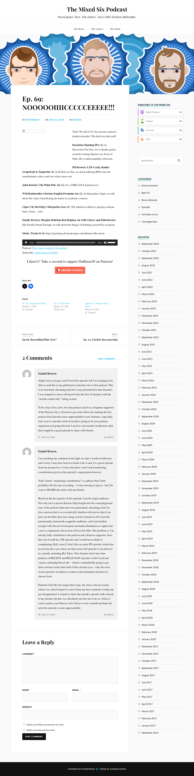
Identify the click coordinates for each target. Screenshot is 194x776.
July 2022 (147, 272)
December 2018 (150, 560)
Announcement (150, 185)
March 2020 (148, 459)
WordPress (88, 769)
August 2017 (148, 675)
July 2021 (147, 351)
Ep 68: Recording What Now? (39, 339)
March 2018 (148, 624)
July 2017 (147, 682)
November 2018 (150, 567)
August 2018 (148, 588)
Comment (28, 654)
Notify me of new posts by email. (41, 730)
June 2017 (147, 689)
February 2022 (149, 301)
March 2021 (148, 380)
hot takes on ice (150, 214)
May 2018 (147, 610)
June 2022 (147, 279)
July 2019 (147, 516)
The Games (97, 28)
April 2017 (147, 703)
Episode (77, 120)
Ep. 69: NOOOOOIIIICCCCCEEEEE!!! (68, 103)
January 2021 (149, 394)
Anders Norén (118, 769)
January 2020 (149, 473)
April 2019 (147, 538)
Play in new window (43, 248)
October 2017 (149, 660)
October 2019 (149, 495)
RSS (55, 252)
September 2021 (150, 337)
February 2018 (149, 632)
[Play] (26, 242)
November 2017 (150, 653)
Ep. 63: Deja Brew (62, 303)
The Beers (79, 28)
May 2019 (147, 531)
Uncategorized (149, 221)
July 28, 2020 (48, 437)
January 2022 (149, 308)
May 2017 (147, 696)
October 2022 (149, 251)
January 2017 (149, 725)
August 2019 (148, 509)
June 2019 (147, 524)
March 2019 (148, 545)
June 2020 (147, 437)
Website (27, 707)
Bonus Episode (149, 199)
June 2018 (147, 603)
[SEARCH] (178, 160)
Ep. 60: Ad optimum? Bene (34, 303)
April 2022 (147, 286)
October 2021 (149, 329)
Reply (111, 437)
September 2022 (150, 258)
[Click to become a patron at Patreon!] (70, 274)
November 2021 (150, 322)
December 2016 (150, 732)
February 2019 (149, 552)
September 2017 (150, 668)
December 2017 (150, 646)
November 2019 (150, 488)
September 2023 (150, 243)
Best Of (145, 192)
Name (26, 690)
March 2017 (148, 711)
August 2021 (148, 344)
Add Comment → (108, 359)
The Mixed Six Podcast (97, 9)
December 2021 (150, 315)
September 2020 (150, 416)
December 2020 (150, 401)
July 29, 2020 (48, 615)
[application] (70, 243)
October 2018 (149, 574)
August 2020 (148, 423)
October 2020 (149, 409)
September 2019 (150, 502)
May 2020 (147, 445)
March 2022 (148, 294)
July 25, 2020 (56, 120)
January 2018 (149, 639)
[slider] (112, 242)
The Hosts (115, 28)
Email (76, 690)
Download (61, 248)
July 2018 (147, 596)
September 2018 (150, 581)
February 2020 (149, 466)
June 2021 (147, 358)
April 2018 (147, 617)
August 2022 (148, 265)
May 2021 (147, 365)
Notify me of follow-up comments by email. (45, 724)
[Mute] (105, 242)
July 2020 (147, 430)
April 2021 (147, 373)
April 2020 (147, 452)
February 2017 (149, 718)
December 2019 (150, 481)
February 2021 (149, 387)
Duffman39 (33, 120)
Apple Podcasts (42, 252)
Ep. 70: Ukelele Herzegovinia (100, 339)
